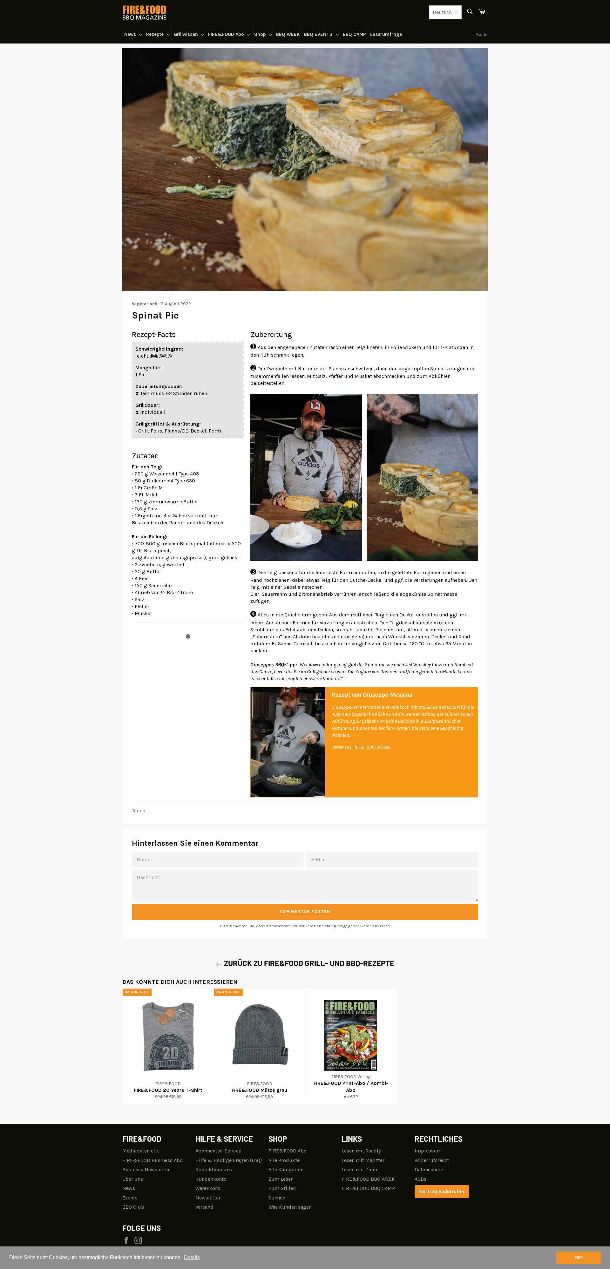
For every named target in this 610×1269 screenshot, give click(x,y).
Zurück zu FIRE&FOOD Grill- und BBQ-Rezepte (308, 963)
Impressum (428, 1151)
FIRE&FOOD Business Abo (152, 1160)
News (128, 1188)
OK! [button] (578, 1257)
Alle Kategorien (285, 1169)
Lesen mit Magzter (363, 1160)
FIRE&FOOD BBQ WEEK (368, 1179)
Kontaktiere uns (213, 1169)
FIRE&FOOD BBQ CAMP (368, 1188)
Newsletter (207, 1198)
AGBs (420, 1179)
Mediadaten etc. (140, 1151)
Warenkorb (207, 1188)
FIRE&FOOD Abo (287, 1151)
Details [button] (192, 1257)
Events (130, 1198)
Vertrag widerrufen (442, 1191)
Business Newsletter (146, 1169)
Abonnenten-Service (218, 1151)
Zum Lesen (281, 1179)
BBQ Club (133, 1207)
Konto (482, 34)
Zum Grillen (282, 1188)
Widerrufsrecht (432, 1160)
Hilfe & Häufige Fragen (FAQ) (228, 1160)
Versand (204, 1207)
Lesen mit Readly (361, 1151)
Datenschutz (429, 1169)
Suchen (276, 1198)
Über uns (132, 1179)
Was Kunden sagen (290, 1207)
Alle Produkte (284, 1160)
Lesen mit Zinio (359, 1169)
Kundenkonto (211, 1179)
